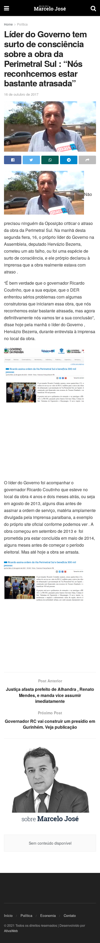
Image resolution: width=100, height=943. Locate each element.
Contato (70, 915)
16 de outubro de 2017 (21, 94)
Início (8, 915)
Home (8, 24)
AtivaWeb (11, 930)
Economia (48, 915)
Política (22, 24)
